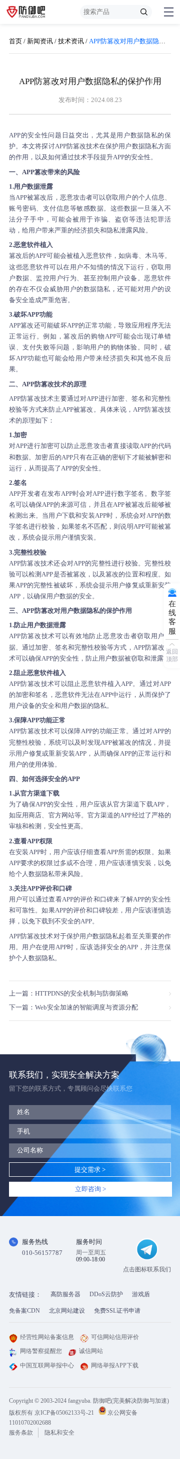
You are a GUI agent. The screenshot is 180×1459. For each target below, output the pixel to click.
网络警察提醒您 (41, 1351)
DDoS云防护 (106, 1294)
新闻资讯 (40, 41)
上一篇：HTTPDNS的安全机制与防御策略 (68, 993)
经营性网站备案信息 (47, 1337)
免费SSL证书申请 (117, 1311)
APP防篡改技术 (77, 146)
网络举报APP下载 (114, 1365)
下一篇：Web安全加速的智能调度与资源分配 (73, 1007)
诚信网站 (91, 1351)
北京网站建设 (67, 1311)
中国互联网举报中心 (47, 1365)
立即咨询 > (90, 1189)
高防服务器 (65, 1294)
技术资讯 (71, 41)
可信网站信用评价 (115, 1337)
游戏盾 (141, 1294)
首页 (15, 41)
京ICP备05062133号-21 (64, 1413)
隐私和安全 (59, 1433)
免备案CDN (24, 1311)
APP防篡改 (24, 936)
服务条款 (21, 1433)
